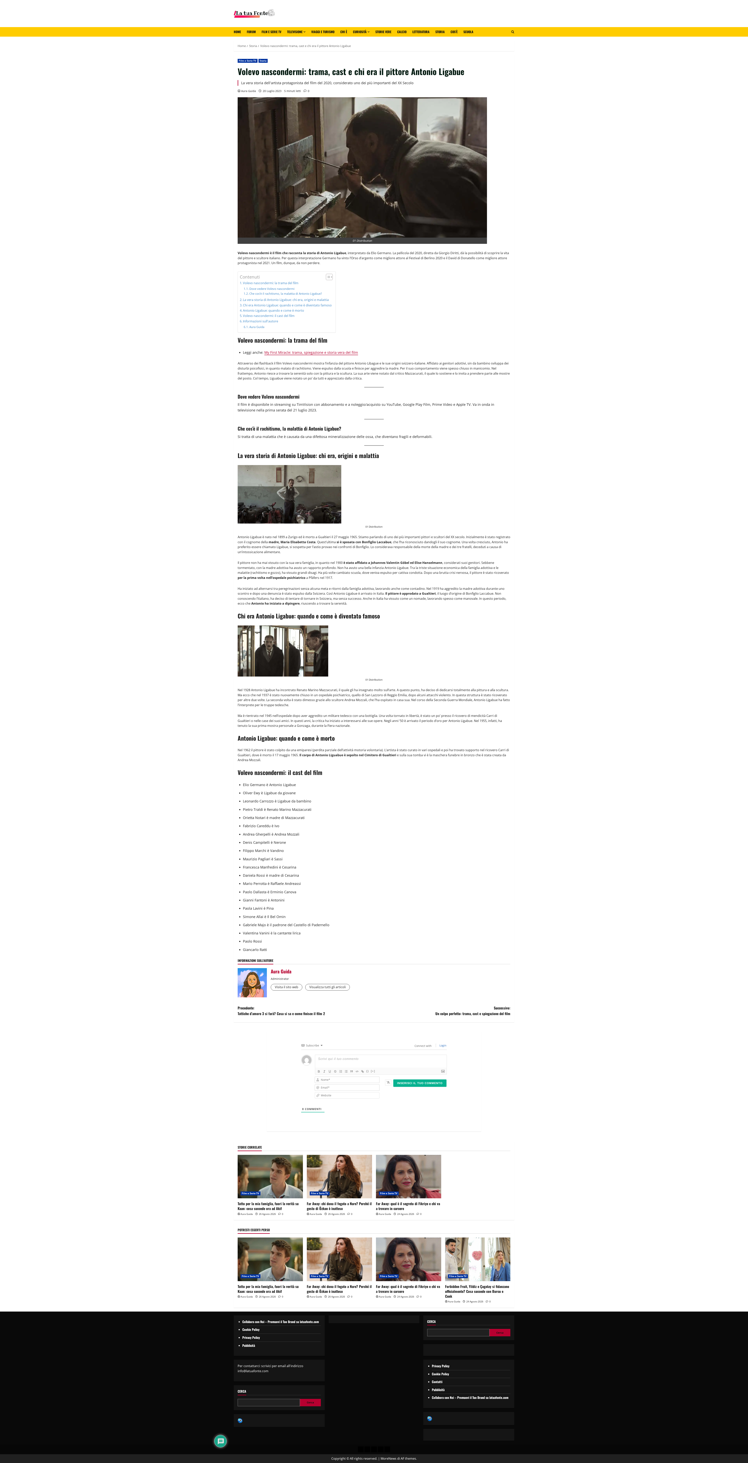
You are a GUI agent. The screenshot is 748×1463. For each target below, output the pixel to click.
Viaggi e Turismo (322, 31)
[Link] (362, 1071)
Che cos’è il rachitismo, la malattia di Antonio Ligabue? (285, 293)
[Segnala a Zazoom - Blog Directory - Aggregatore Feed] (240, 1420)
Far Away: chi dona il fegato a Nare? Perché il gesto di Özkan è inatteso (339, 1206)
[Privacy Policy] (361, 1449)
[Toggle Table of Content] (327, 277)
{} (367, 1071)
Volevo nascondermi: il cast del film (269, 316)
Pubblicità (248, 1345)
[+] (373, 1071)
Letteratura (421, 31)
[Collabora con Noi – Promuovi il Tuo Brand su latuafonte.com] (367, 1449)
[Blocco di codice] (357, 1071)
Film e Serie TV (271, 31)
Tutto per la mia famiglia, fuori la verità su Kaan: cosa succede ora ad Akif (268, 1206)
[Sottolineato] (330, 1071)
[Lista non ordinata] (346, 1071)
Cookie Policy (250, 1329)
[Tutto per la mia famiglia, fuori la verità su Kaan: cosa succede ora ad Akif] (270, 1176)
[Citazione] (351, 1071)
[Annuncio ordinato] (340, 1071)
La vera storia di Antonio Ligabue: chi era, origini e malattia (286, 300)
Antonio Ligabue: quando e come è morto (273, 310)
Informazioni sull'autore (260, 321)
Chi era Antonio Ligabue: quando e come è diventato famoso (287, 305)
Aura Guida (248, 91)
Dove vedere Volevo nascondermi (272, 289)
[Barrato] (335, 1071)
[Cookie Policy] (387, 1449)
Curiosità (360, 31)
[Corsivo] (324, 1071)
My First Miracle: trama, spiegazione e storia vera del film (311, 352)
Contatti (437, 1381)
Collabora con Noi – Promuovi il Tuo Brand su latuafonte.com (280, 1321)
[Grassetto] (319, 1071)
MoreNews (388, 1458)
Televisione (295, 31)
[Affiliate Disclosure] (381, 1449)
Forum (251, 31)
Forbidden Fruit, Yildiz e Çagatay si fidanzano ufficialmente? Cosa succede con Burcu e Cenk (477, 1291)
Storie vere (383, 31)
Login (442, 1045)
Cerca (242, 1391)
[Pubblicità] (374, 1449)
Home (237, 31)
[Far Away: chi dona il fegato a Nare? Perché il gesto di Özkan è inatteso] (339, 1176)
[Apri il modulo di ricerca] (512, 32)
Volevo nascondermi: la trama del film (270, 283)
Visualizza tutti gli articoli (327, 987)
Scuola (468, 31)
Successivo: (472, 1010)
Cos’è (454, 31)
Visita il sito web (286, 987)
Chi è (343, 31)
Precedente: (281, 1010)
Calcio (402, 31)
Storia (440, 31)
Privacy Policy (251, 1337)
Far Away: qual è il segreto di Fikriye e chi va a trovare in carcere (408, 1206)
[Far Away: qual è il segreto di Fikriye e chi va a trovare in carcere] (408, 1176)
